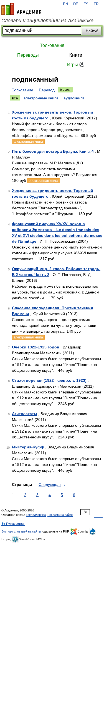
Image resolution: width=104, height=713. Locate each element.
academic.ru (21, 9)
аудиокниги (74, 98)
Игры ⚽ (76, 64)
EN (65, 4)
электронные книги (41, 98)
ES (85, 4)
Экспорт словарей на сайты (21, 531)
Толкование (22, 90)
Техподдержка (36, 514)
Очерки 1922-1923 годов (35, 347)
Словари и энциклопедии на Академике (47, 20)
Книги (75, 55)
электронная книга (28, 142)
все (15, 98)
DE (75, 4)
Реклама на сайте (60, 514)
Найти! (92, 31)
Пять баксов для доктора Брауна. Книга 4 (53, 151)
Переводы (28, 55)
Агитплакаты (24, 413)
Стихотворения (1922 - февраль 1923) (49, 380)
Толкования (52, 45)
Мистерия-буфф (28, 447)
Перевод (47, 90)
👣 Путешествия (13, 523)
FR (96, 4)
